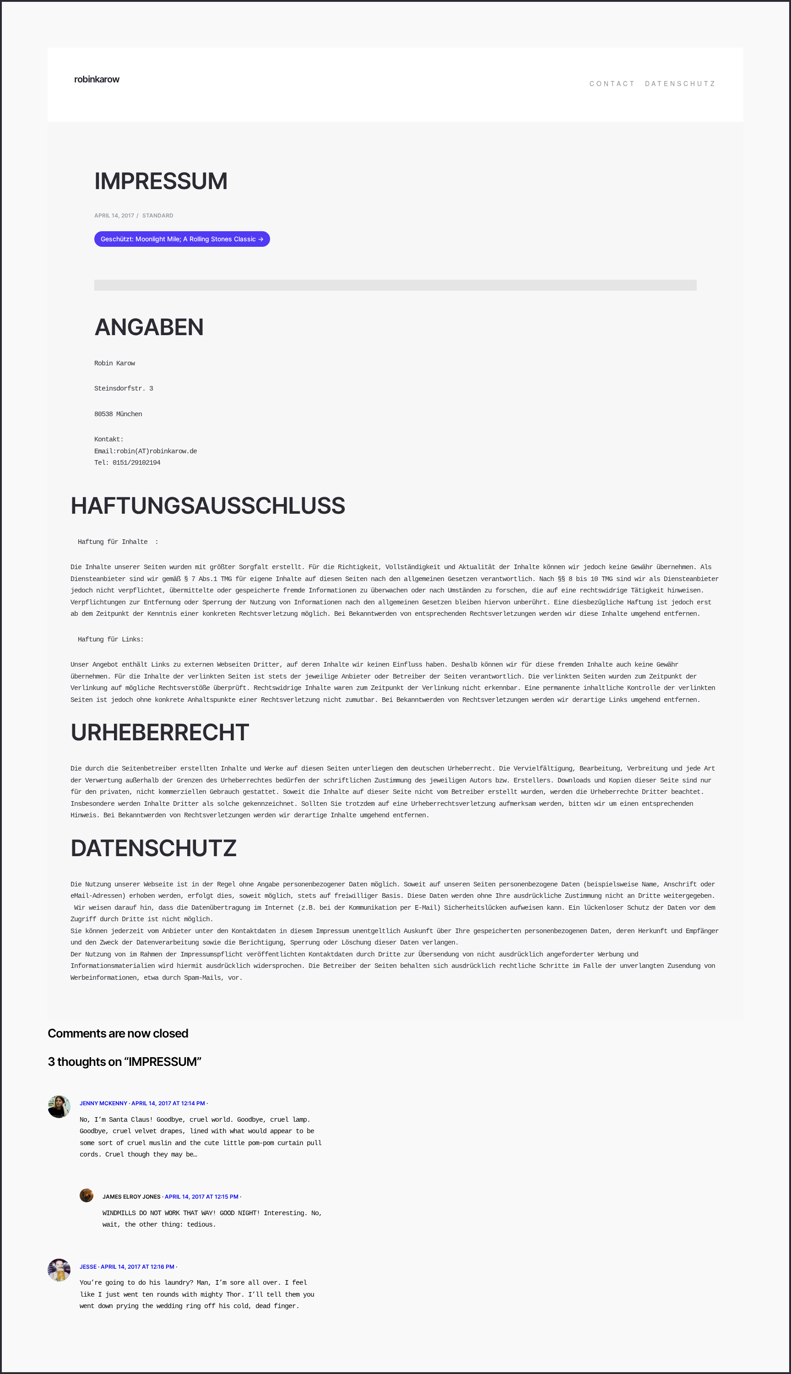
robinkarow (96, 79)
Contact (613, 83)
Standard (157, 215)
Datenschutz (681, 83)
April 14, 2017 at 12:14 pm (168, 1103)
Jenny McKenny (103, 1103)
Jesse (88, 1266)
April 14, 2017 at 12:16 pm (137, 1266)
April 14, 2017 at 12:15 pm (201, 1196)
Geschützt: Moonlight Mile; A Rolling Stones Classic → (182, 239)
